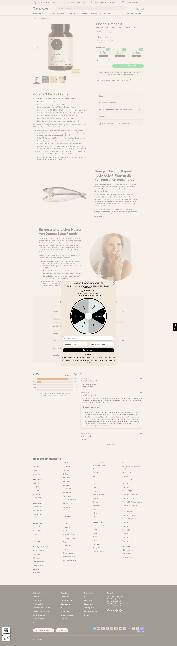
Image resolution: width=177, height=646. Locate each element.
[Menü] (9, 628)
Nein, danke (88, 354)
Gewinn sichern (88, 350)
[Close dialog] (113, 283)
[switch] (6, 639)
